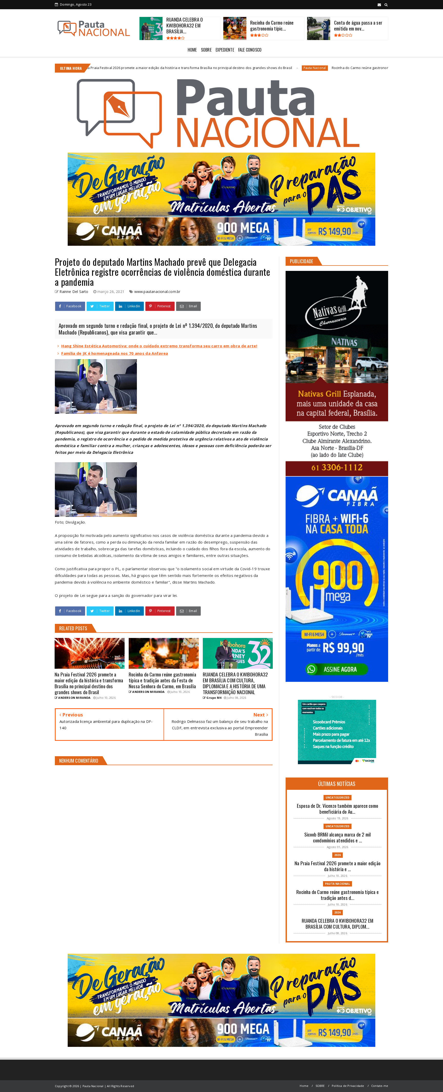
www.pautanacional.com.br (157, 291)
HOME (192, 50)
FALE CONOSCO (249, 50)
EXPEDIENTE (225, 50)
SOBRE (206, 50)
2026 (337, 855)
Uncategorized (338, 797)
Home (304, 1085)
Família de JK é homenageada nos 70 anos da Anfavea (114, 353)
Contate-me (379, 1085)
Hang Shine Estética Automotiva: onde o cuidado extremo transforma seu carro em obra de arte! (159, 345)
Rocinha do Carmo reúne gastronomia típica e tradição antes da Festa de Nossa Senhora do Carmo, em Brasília (325, 67)
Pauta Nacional (219, 68)
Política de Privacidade (348, 1085)
